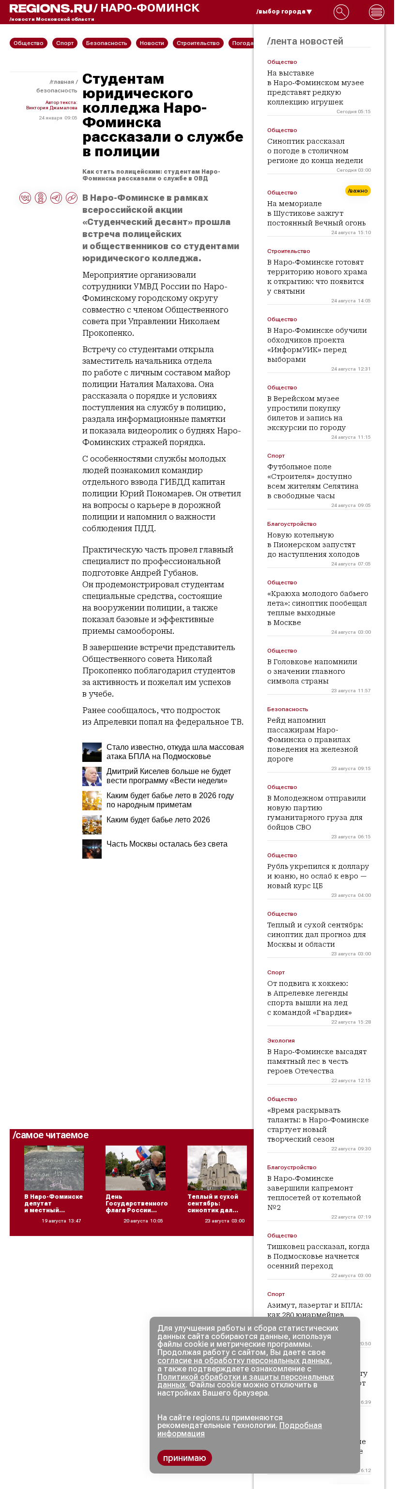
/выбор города (281, 11)
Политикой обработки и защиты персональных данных (245, 1381)
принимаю (184, 1458)
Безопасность (56, 90)
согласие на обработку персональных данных (243, 1360)
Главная (62, 81)
